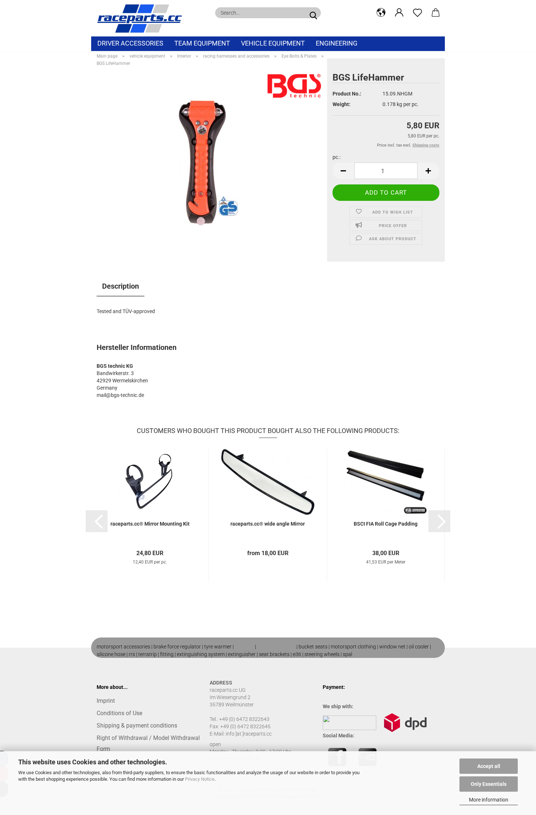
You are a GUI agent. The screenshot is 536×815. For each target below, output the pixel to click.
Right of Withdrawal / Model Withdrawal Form (148, 743)
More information (488, 800)
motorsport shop (276, 647)
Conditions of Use (119, 713)
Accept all (488, 766)
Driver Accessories (130, 43)
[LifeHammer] (209, 163)
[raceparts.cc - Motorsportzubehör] (142, 18)
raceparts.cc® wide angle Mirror (267, 524)
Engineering (336, 43)
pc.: (337, 157)
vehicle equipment (273, 43)
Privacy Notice (199, 779)
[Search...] (313, 13)
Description (120, 286)
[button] (381, 13)
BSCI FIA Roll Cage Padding (385, 524)
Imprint (106, 700)
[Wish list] (417, 13)
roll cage (244, 647)
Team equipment (202, 43)
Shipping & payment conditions (137, 725)
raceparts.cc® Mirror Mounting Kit (150, 524)
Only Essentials (488, 784)
